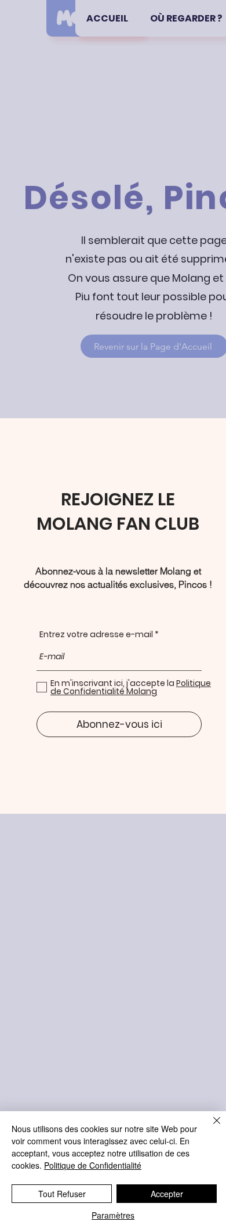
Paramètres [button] (113, 1215)
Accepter (167, 1193)
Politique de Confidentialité (92, 1165)
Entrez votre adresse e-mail (96, 634)
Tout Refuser (62, 1193)
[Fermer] (210, 1127)
